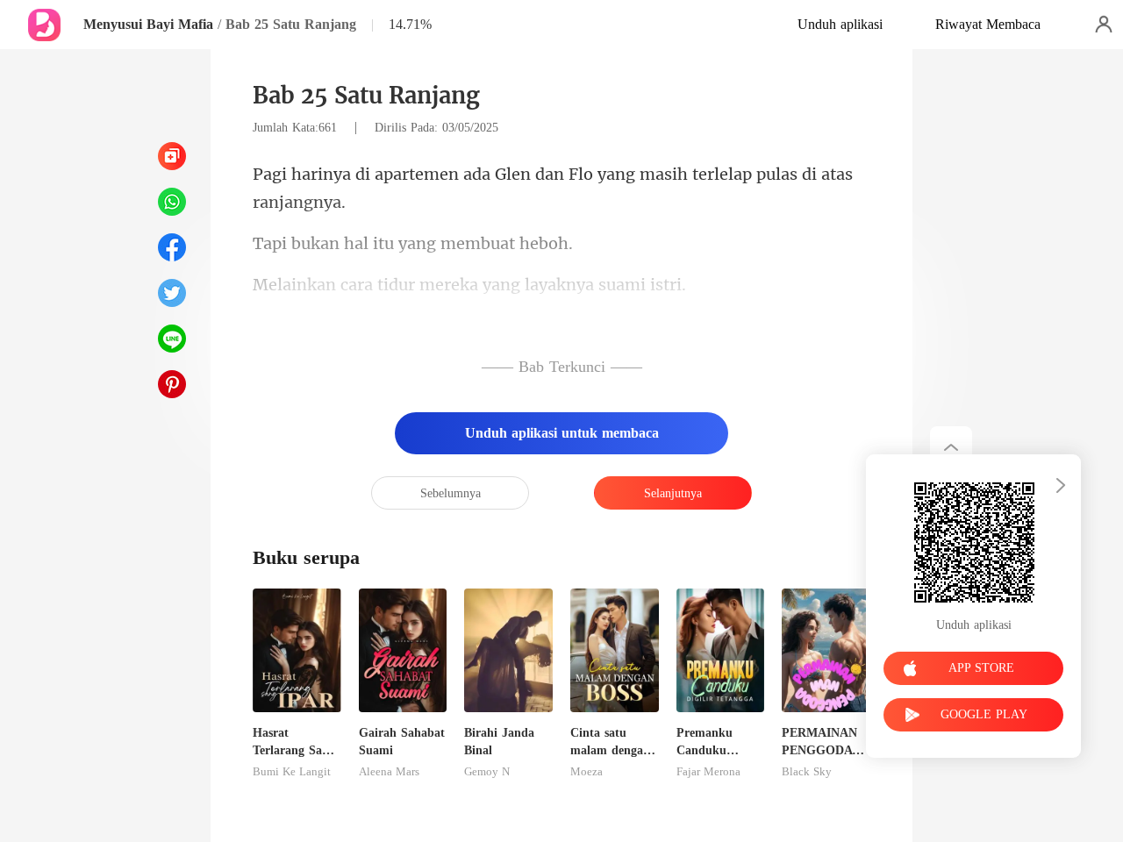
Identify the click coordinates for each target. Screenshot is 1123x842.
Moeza (586, 772)
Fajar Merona (708, 772)
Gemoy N (487, 772)
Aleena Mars (389, 772)
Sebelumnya (450, 493)
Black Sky (807, 772)
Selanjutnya (673, 493)
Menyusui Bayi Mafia (148, 24)
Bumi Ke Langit (292, 772)
